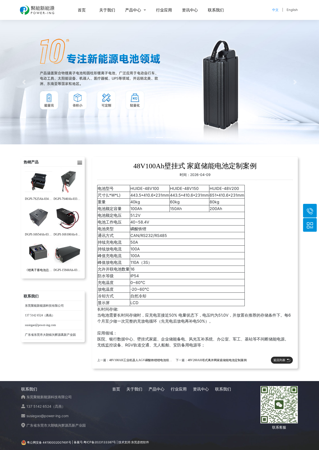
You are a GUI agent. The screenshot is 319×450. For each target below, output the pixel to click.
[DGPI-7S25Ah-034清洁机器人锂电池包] (38, 181)
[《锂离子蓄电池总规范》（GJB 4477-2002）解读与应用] (38, 252)
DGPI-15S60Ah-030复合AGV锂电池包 (78, 270)
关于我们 (107, 9)
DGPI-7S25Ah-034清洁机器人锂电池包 (50, 199)
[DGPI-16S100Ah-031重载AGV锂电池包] (67, 217)
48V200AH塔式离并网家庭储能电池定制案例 (217, 360)
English (292, 10)
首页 (82, 9)
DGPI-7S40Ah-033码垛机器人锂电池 (77, 199)
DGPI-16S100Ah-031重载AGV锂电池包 (79, 234)
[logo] (37, 10)
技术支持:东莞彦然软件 (133, 442)
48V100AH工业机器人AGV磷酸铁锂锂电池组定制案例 (145, 360)
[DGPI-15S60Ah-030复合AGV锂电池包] (67, 252)
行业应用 (164, 9)
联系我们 (216, 9)
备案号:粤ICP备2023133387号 (95, 442)
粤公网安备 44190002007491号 (49, 442)
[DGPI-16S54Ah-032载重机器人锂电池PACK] (38, 217)
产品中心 (133, 9)
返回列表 (279, 360)
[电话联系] (310, 211)
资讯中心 (190, 9)
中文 (275, 10)
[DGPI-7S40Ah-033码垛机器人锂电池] (67, 181)
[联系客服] (310, 225)
